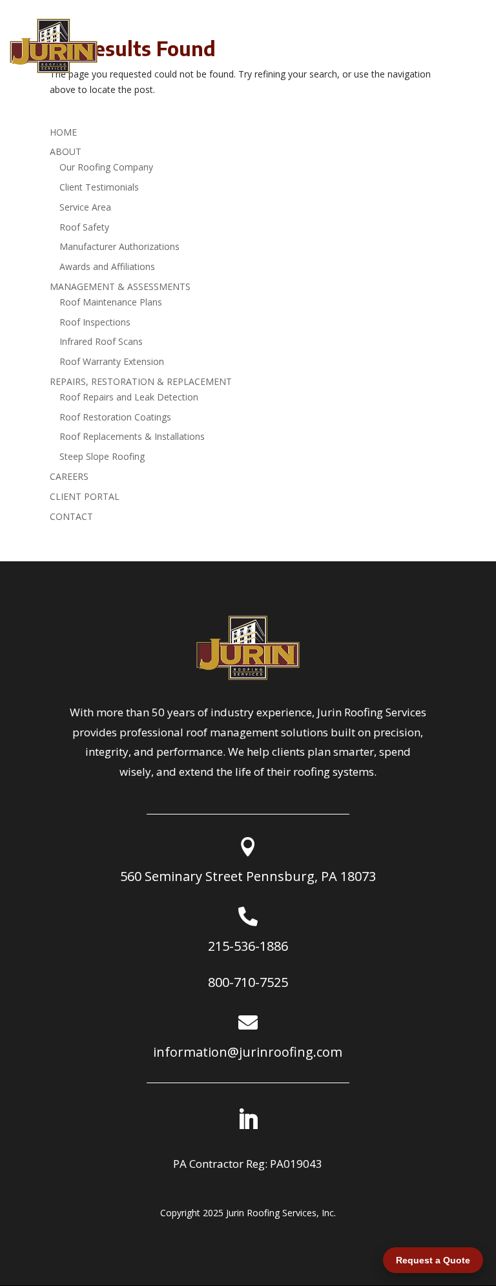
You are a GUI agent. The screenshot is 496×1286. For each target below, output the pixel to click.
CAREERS (69, 476)
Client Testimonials (99, 187)
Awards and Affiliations (107, 266)
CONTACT (71, 516)
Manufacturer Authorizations (119, 246)
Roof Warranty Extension (111, 361)
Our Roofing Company (106, 167)
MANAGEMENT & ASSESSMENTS (120, 286)
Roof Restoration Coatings (115, 417)
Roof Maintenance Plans (110, 302)
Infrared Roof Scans (101, 341)
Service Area (85, 207)
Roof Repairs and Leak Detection (128, 397)
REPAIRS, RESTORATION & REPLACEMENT (141, 381)
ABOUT (65, 151)
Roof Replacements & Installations (132, 436)
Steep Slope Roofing (102, 456)
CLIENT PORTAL (84, 496)
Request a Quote (433, 1260)
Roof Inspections (94, 322)
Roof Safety (84, 227)
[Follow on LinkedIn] (248, 1119)
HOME (63, 132)
